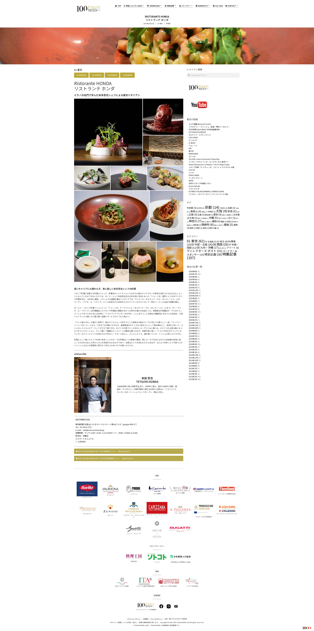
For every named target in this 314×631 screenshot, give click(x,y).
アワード (233, 247)
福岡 (216, 221)
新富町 (230, 215)
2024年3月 (193, 347)
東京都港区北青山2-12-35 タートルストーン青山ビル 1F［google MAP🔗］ (106, 424)
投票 (224, 215)
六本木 (223, 208)
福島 (224, 221)
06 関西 (220, 244)
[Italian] (307, 627)
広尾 (193, 214)
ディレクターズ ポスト (204, 251)
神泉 (204, 222)
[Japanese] (310, 627)
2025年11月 (193, 293)
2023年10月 (193, 360)
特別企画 (213, 254)
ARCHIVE (222, 248)
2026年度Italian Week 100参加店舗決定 (204, 129)
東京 (199, 218)
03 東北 (222, 241)
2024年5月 (193, 341)
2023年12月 (193, 355)
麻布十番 (214, 228)
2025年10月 (193, 295)
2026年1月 (193, 287)
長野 (193, 228)
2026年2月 (193, 285)
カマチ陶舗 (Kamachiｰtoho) (200, 124)
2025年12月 (193, 290)
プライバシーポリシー (134, 619)
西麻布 (207, 224)
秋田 (230, 221)
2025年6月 (193, 306)
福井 (209, 222)
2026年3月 (193, 282)
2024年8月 (193, 333)
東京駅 (205, 218)
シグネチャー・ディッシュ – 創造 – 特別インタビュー (209, 127)
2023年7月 (193, 368)
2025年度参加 (112, 75)
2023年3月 (193, 374)
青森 (199, 228)
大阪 (221, 211)
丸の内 (200, 208)
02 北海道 (211, 241)
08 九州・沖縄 (208, 247)
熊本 (225, 218)
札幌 (193, 217)
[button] (108, 132)
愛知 (217, 214)
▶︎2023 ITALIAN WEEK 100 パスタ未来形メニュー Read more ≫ (103, 451)
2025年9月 (193, 298)
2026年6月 (193, 277)
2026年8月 (193, 271)
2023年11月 (193, 357)
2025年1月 (193, 320)
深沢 (220, 218)
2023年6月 (193, 371)
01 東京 (160, 23)
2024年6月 (193, 339)
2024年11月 (193, 325)
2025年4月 (193, 312)
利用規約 (146, 619)
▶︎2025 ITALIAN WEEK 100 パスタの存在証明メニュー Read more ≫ (105, 458)
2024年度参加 (97, 75)
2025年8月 (193, 301)
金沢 (221, 225)
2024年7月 (193, 336)
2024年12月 (193, 322)
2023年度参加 (81, 75)
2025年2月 (193, 317)
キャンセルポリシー (156, 619)
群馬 (236, 222)
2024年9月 (193, 330)
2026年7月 (193, 274)
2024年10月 (193, 328)
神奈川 (195, 221)
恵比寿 (209, 214)
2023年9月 (193, 363)
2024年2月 (193, 349)
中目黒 (191, 207)
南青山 (195, 211)
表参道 (197, 225)
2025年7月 (193, 304)
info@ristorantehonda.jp (93, 430)
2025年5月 (193, 309)
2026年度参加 (127, 75)
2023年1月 (193, 379)
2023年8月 (193, 366)
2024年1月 (193, 352)
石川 (232, 217)
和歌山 (204, 212)
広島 (201, 214)
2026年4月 (193, 279)
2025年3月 (193, 314)
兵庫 (231, 207)
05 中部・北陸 (202, 244)
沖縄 (213, 218)
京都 (212, 207)
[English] (304, 627)
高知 (206, 228)
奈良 (231, 211)
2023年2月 (193, 376)
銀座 (228, 224)
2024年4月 (193, 344)
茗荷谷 (190, 225)
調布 (216, 225)
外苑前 (168, 23)
